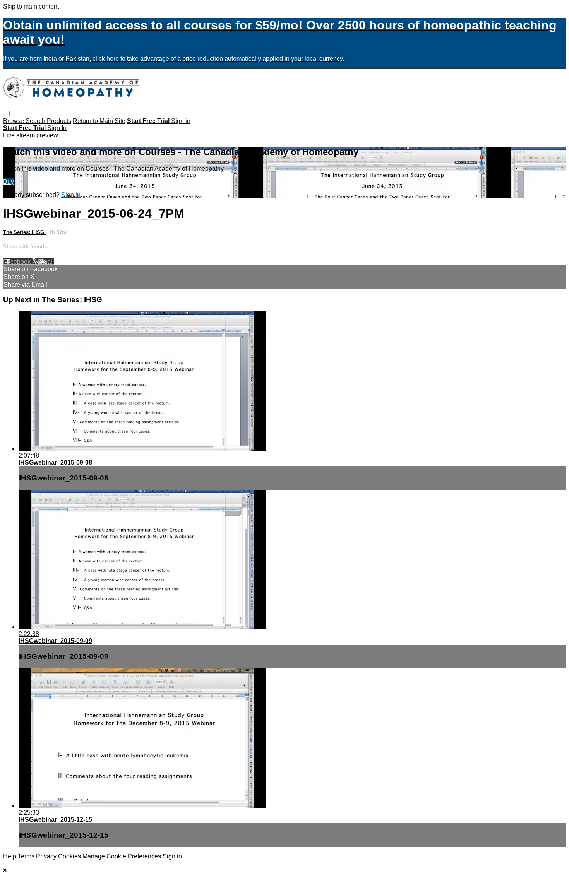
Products (59, 121)
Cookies (70, 856)
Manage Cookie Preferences (122, 856)
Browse (14, 121)
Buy (8, 181)
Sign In (57, 128)
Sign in (180, 121)
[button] (7, 113)
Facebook (17, 261)
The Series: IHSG (24, 232)
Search (36, 121)
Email (46, 261)
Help (10, 856)
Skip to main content (31, 6)
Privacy (47, 856)
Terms (27, 856)
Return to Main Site (99, 121)
